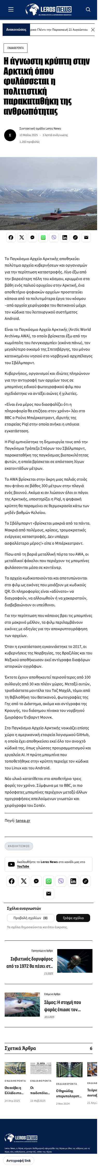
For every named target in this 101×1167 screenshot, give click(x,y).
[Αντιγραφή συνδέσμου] (75, 237)
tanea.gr (23, 820)
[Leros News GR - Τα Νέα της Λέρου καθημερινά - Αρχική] (48, 9)
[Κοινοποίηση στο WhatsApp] (43, 237)
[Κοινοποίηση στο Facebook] (11, 237)
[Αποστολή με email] (86, 237)
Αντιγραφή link (18, 1160)
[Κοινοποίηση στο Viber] (54, 237)
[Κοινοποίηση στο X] (21, 237)
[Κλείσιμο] (93, 29)
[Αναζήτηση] (88, 9)
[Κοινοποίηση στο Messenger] (32, 237)
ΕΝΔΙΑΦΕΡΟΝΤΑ (16, 48)
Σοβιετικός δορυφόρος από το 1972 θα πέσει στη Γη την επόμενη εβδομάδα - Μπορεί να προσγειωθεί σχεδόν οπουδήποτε (29, 963)
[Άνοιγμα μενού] (11, 9)
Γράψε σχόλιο (73, 918)
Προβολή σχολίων (30, 918)
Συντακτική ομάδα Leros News (40, 128)
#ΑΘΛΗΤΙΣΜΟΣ (19, 846)
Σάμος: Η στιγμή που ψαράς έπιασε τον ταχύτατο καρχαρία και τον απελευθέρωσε (65, 1006)
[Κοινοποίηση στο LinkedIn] (64, 237)
